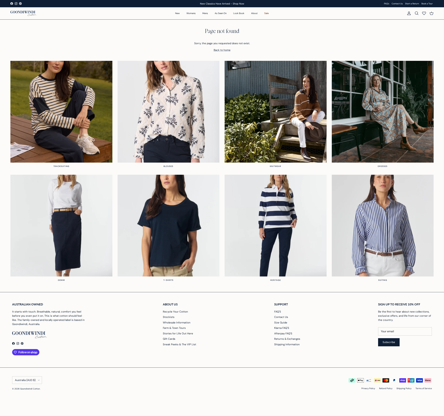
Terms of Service (424, 388)
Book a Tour (427, 3)
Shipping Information (287, 344)
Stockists (168, 317)
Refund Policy (385, 388)
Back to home (222, 50)
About (254, 13)
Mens (205, 13)
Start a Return (412, 3)
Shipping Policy (404, 388)
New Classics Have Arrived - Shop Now (222, 3)
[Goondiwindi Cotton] (23, 13)
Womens (191, 13)
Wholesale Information (176, 322)
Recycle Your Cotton (175, 311)
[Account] (408, 13)
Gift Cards (169, 339)
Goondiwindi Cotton (30, 388)
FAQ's (386, 3)
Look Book (238, 13)
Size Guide (280, 322)
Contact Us (397, 3)
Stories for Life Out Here (178, 333)
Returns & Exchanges (287, 339)
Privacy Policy (368, 388)
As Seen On (221, 13)
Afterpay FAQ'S (283, 333)
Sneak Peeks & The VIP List (179, 344)
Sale (266, 13)
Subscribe (389, 342)
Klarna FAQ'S (281, 328)
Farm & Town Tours (174, 328)
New (177, 13)
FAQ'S (277, 311)
